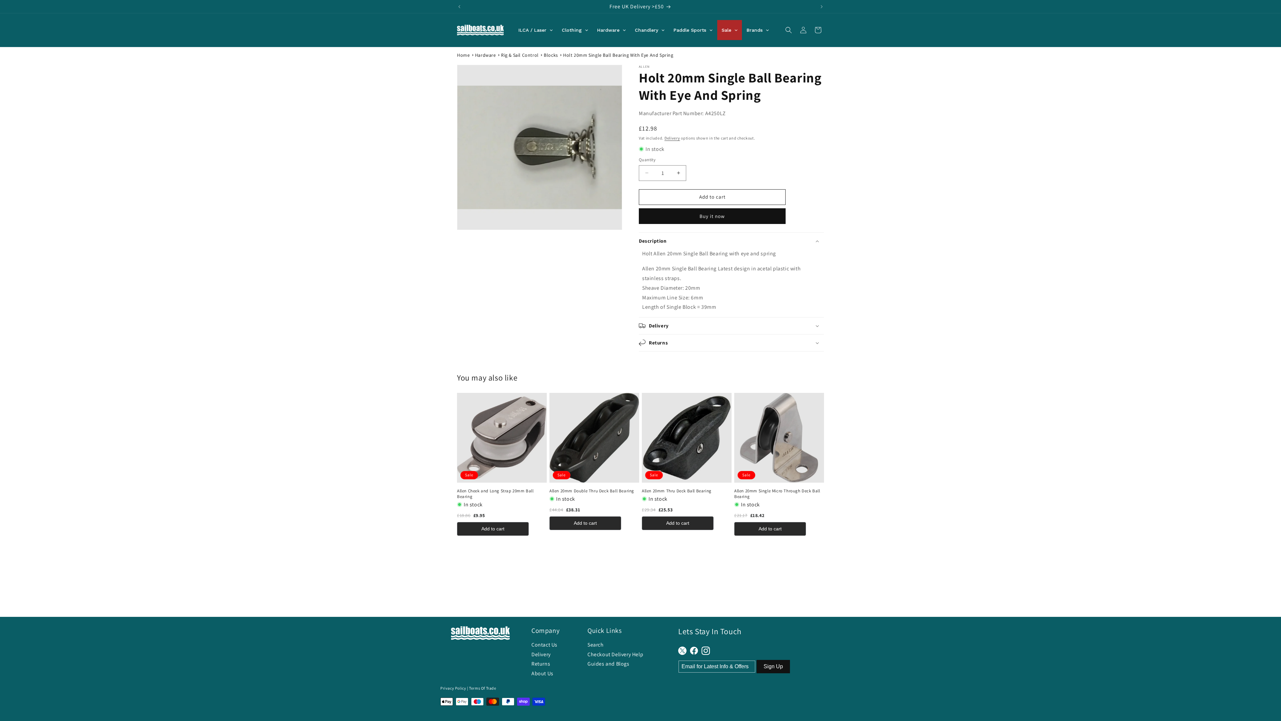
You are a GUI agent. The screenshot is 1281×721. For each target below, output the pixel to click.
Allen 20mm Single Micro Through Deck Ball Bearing (777, 493)
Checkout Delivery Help (615, 654)
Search (595, 644)
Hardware (485, 55)
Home (463, 55)
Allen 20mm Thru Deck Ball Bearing (677, 491)
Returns (540, 663)
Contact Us (544, 644)
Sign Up (773, 666)
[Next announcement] (821, 6)
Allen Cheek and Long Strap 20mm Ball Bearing (495, 493)
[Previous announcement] (459, 6)
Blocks (551, 55)
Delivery (672, 138)
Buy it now (712, 216)
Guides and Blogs (608, 663)
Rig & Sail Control (520, 55)
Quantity (647, 160)
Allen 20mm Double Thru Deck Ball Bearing (591, 491)
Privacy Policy (453, 688)
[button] (788, 30)
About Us (542, 673)
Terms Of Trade (482, 688)
